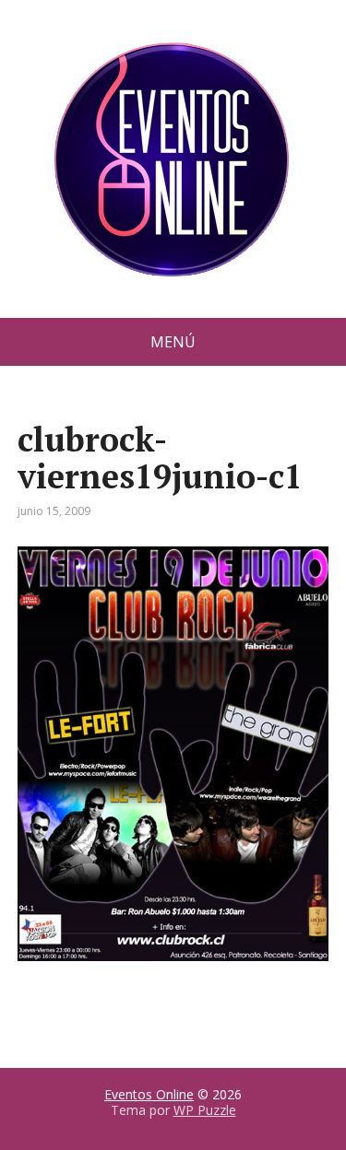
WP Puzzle (204, 1110)
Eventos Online (149, 1094)
